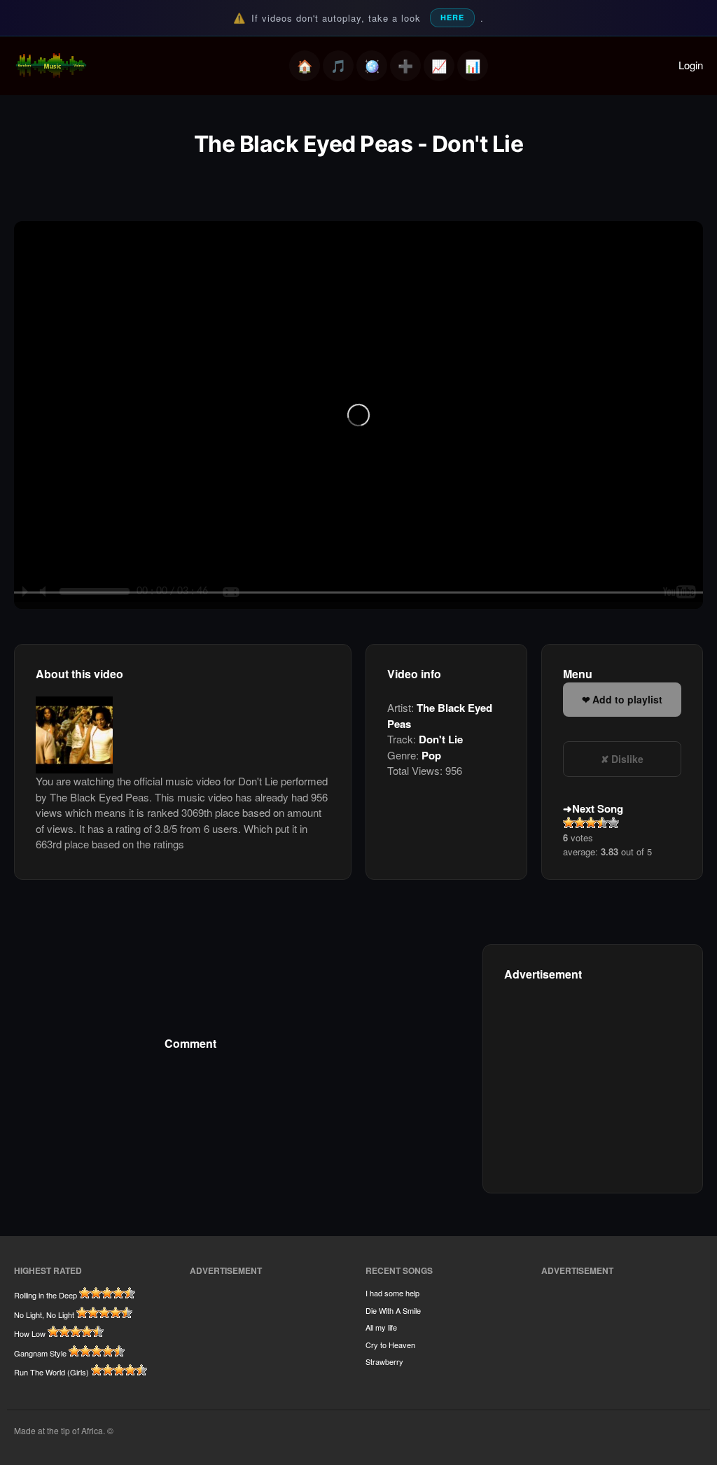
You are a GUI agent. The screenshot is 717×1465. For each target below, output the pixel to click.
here (452, 17)
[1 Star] (568, 822)
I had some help (392, 1292)
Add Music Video (405, 65)
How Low (30, 1333)
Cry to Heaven (390, 1344)
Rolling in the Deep (45, 1295)
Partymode (371, 65)
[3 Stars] (591, 822)
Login (690, 64)
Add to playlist (627, 699)
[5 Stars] (613, 822)
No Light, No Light (44, 1314)
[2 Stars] (579, 822)
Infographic (472, 65)
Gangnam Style (40, 1353)
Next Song (597, 808)
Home (304, 65)
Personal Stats (439, 65)
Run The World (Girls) (51, 1372)
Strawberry (384, 1361)
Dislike (627, 759)
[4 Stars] (602, 822)
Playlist (338, 65)
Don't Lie (441, 739)
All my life (381, 1327)
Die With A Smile (393, 1310)
